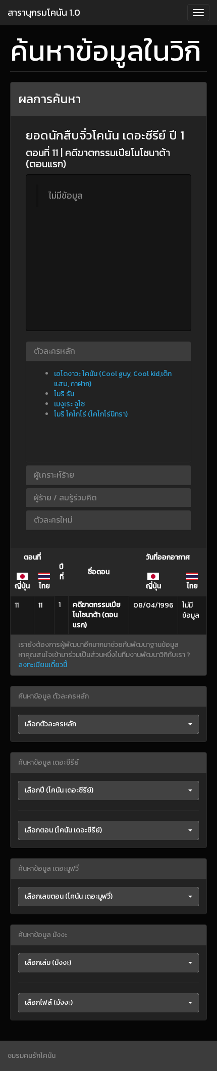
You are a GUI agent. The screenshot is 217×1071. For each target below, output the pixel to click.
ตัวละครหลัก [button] (54, 351)
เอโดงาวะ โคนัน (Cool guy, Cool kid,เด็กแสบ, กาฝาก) (113, 378)
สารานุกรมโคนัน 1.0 (44, 12)
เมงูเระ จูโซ (69, 404)
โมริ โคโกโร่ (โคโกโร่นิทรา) (91, 414)
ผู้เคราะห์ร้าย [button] (54, 475)
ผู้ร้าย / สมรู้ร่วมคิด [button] (65, 497)
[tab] (108, 351)
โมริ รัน (64, 394)
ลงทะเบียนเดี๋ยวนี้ (42, 665)
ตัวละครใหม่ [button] (53, 520)
